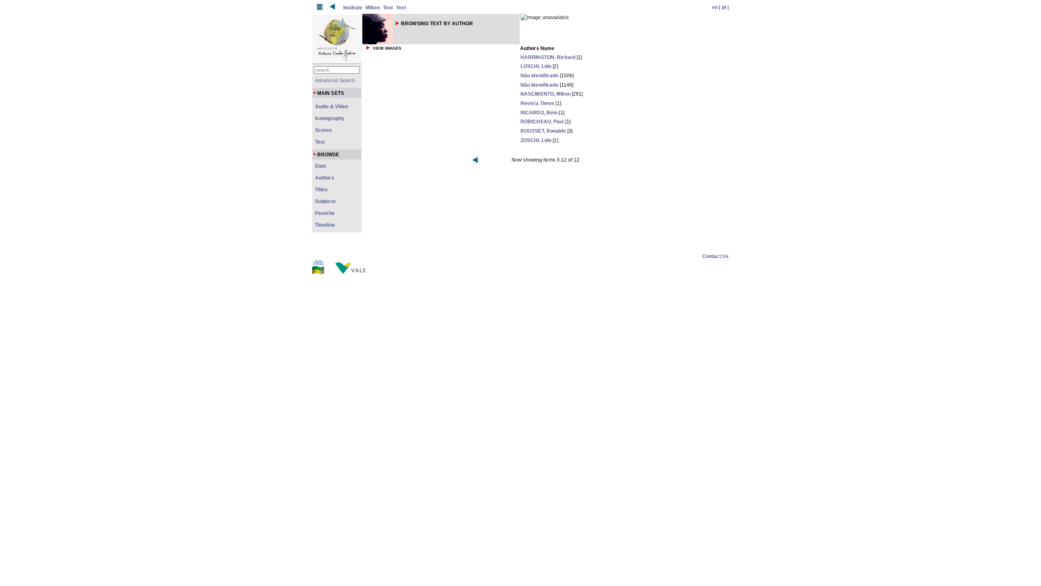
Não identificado (539, 76)
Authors (324, 178)
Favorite (325, 213)
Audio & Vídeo (331, 106)
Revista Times (537, 103)
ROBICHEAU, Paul (542, 122)
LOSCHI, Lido (535, 66)
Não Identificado (539, 85)
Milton (373, 8)
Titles (321, 189)
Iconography (329, 118)
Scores (323, 130)
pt (724, 7)
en (715, 7)
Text (388, 8)
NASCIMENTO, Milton (545, 94)
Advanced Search (335, 80)
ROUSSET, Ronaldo (543, 131)
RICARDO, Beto (539, 113)
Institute (352, 8)
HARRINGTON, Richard (547, 57)
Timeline (325, 225)
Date (320, 166)
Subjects (325, 201)
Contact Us (715, 256)
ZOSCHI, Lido (535, 140)
